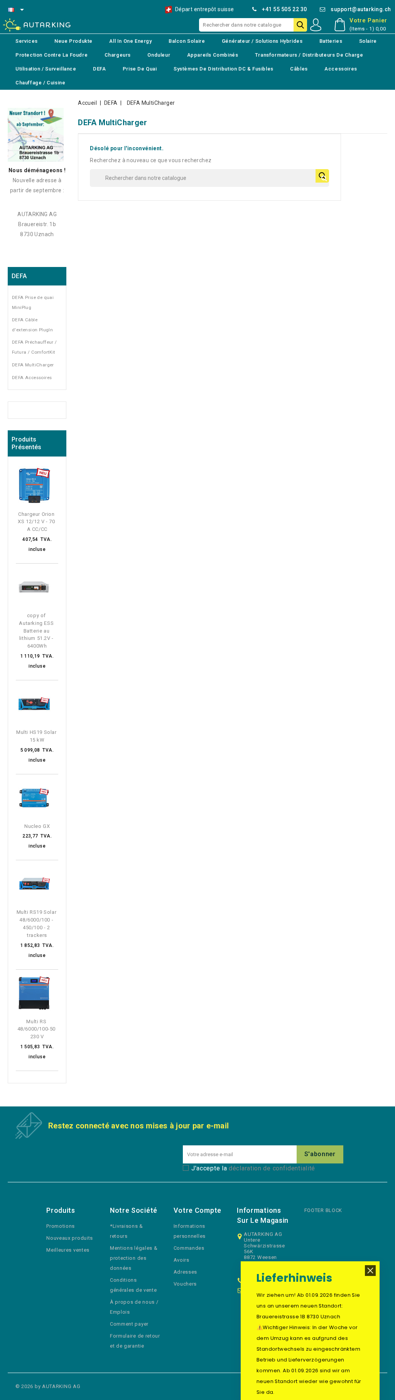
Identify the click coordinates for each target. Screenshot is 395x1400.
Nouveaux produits (69, 1238)
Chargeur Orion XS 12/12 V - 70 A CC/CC (37, 521)
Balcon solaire (187, 41)
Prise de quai (140, 69)
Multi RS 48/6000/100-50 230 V (37, 1029)
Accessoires (340, 69)
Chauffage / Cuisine (40, 83)
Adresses (186, 1272)
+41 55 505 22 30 (284, 9)
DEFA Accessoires (32, 377)
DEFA (99, 69)
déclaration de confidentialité (272, 1168)
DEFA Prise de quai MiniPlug (33, 302)
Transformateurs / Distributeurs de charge (309, 55)
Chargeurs (118, 55)
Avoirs (181, 1260)
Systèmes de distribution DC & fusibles (223, 69)
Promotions (60, 1226)
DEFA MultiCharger (33, 365)
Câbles (299, 69)
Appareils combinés (212, 55)
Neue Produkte (73, 41)
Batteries (330, 41)
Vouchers (185, 1284)
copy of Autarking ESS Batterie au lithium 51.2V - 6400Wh (37, 631)
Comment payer (129, 1324)
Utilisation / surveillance (45, 69)
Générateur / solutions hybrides (262, 41)
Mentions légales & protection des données (134, 1258)
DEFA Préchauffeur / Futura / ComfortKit (34, 347)
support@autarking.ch (361, 9)
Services (26, 41)
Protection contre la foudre (51, 55)
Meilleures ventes (67, 1250)
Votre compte (197, 1210)
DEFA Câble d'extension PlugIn (32, 324)
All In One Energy (130, 41)
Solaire (368, 41)
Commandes (189, 1248)
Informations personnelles (190, 1231)
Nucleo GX (37, 826)
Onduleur (158, 55)
